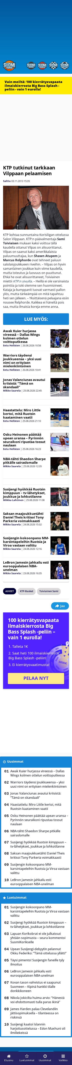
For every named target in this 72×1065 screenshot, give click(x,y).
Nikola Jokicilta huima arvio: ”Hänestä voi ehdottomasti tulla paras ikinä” (37, 1000)
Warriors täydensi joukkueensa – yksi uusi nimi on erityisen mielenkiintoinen (22, 360)
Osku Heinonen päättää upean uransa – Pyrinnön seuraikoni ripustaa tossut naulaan (24, 439)
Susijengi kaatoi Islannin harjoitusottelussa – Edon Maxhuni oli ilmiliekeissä (37, 1028)
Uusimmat (15, 761)
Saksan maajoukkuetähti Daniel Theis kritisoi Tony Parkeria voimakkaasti (23, 517)
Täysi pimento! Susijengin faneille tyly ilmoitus (37, 962)
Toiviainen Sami (48, 591)
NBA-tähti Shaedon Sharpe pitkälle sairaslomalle (24, 461)
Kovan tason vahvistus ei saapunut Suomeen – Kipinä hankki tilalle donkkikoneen (35, 986)
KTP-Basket (26, 591)
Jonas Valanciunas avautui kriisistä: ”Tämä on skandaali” (24, 383)
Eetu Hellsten (11, 345)
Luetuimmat (16, 897)
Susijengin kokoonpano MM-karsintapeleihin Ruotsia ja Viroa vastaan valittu (26, 541)
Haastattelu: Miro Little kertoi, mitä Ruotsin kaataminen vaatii (22, 413)
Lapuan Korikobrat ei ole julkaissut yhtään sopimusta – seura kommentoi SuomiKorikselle (37, 937)
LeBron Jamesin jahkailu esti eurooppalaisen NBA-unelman (26, 566)
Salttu (7, 181)
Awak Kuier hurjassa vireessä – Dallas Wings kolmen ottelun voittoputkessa (21, 336)
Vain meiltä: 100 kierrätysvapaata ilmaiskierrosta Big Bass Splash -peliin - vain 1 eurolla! (33, 85)
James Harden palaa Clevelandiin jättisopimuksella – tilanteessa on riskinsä (34, 1013)
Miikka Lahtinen (13, 500)
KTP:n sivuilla (22, 281)
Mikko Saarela (12, 390)
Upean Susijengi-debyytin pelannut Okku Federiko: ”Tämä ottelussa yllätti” (38, 951)
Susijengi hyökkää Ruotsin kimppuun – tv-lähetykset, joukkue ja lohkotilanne (24, 492)
